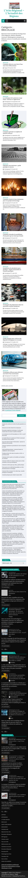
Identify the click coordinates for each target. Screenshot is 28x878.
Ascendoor (8, 876)
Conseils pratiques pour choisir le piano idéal (12, 474)
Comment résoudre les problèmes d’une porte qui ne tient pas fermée (13, 235)
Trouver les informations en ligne (10, 866)
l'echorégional (7, 101)
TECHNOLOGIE (12, 775)
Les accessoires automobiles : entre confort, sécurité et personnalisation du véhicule (17, 677)
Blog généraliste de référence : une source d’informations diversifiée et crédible (17, 659)
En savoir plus (5, 587)
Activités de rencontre (6, 846)
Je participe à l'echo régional (12, 410)
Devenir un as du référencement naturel (11, 495)
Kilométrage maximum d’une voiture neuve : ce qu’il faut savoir (17, 741)
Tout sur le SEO (4, 841)
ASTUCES (3, 814)
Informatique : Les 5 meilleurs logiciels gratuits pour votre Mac (17, 796)
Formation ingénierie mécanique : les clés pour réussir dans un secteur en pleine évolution (16, 612)
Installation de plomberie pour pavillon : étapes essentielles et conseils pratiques (12, 270)
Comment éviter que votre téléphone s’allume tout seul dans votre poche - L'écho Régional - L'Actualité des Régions (13, 543)
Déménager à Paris (6, 868)
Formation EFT (4, 851)
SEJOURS (11, 590)
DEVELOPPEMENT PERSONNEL (17, 608)
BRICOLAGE (5, 62)
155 (5, 649)
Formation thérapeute (6, 849)
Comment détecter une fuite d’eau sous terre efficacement (13, 65)
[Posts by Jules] (10, 718)
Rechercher (21, 415)
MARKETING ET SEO (14, 629)
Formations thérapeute (6, 834)
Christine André (5, 839)
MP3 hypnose (4, 836)
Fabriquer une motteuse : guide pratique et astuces (12, 166)
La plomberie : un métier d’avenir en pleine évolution (17, 758)
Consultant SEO (4, 856)
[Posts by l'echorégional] (10, 697)
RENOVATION (4, 827)
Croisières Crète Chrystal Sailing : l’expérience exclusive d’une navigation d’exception (13, 510)
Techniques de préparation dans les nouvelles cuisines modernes (13, 305)
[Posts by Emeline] (10, 662)
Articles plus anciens (7, 386)
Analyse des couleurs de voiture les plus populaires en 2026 (18, 575)
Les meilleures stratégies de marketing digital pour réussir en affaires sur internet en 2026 (17, 713)
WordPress (22, 876)
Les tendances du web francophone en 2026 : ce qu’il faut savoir (17, 632)
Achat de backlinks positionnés (10, 864)
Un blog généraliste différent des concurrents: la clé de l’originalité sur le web (13, 537)
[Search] (25, 21)
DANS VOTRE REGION (6, 824)
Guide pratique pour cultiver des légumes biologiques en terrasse (12, 339)
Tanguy (5, 67)
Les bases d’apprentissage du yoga (9, 516)
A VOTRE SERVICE (5, 819)
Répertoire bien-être (6, 831)
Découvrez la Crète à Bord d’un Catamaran (11, 427)
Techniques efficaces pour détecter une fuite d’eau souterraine (13, 373)
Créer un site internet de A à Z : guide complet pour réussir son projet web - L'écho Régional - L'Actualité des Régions (13, 520)
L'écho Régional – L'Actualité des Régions (14, 13)
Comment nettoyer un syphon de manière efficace (12, 132)
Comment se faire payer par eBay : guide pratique (13, 464)
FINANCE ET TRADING (15, 691)
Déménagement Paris (6, 853)
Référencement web (5, 844)
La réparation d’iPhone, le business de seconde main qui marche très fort (17, 778)
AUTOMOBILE (12, 572)
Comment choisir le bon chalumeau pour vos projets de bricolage (13, 200)
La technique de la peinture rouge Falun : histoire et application (12, 98)
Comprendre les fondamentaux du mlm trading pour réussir (17, 694)
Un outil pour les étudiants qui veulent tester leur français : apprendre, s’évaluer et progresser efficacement (14, 552)
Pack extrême (4, 858)
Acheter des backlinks (6, 861)
